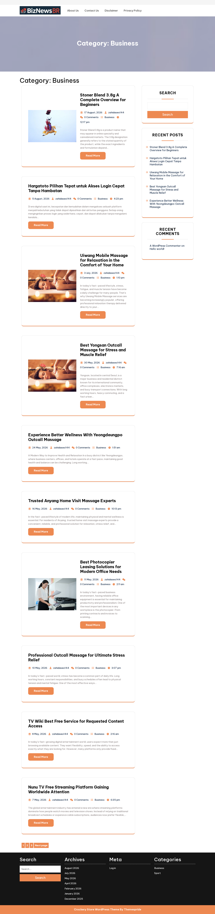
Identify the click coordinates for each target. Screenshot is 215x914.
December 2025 (74, 898)
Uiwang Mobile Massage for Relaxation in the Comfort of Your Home (104, 260)
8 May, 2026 (39, 733)
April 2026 (70, 883)
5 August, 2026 (40, 198)
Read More (93, 155)
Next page (41, 845)
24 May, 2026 (40, 447)
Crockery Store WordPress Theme (96, 909)
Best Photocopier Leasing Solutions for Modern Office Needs (101, 567)
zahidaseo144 (116, 112)
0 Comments (91, 117)
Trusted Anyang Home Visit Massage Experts (72, 500)
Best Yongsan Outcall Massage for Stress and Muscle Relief (103, 350)
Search (167, 93)
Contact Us (92, 10)
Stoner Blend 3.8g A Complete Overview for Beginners (103, 100)
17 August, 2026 (93, 112)
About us (73, 10)
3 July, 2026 (91, 272)
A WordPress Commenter (165, 245)
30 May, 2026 (92, 362)
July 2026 (70, 873)
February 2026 (73, 888)
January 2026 (72, 893)
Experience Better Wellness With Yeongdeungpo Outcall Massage (75, 437)
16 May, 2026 (39, 508)
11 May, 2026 (91, 579)
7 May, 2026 (39, 799)
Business (109, 117)
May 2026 (70, 878)
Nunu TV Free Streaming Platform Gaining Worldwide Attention (68, 789)
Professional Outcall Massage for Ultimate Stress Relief (76, 657)
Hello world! (157, 248)
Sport (157, 873)
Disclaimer (111, 10)
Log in (112, 868)
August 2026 (72, 868)
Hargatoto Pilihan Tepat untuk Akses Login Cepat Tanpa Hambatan (76, 188)
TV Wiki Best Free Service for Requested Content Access (76, 723)
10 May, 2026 (39, 667)
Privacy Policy (132, 10)
